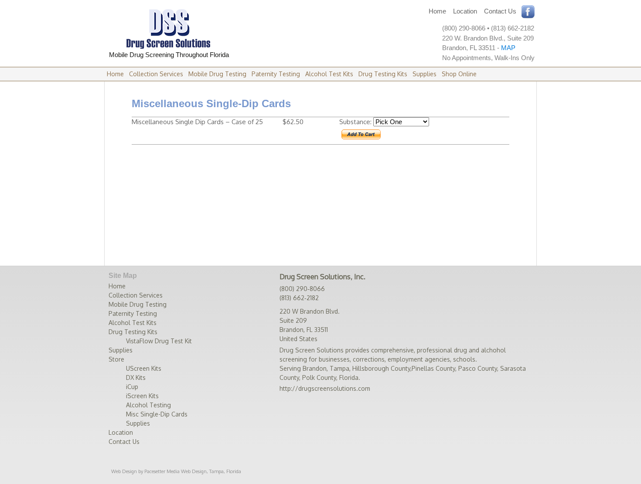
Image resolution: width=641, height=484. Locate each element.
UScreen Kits (143, 368)
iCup (132, 386)
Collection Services (156, 74)
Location (465, 11)
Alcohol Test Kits (329, 74)
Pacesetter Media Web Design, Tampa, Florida (192, 471)
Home (437, 11)
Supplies (424, 74)
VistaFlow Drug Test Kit (159, 341)
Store (116, 359)
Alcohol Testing (148, 405)
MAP (508, 47)
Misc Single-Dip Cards (157, 414)
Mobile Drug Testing (217, 74)
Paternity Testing (276, 74)
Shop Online (459, 74)
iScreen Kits (142, 395)
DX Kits (136, 377)
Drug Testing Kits (382, 74)
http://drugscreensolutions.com (325, 388)
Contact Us (500, 11)
